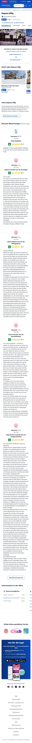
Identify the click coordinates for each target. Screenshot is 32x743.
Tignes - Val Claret (8, 595)
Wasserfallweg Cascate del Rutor (12, 598)
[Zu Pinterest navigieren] (19, 687)
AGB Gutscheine (16, 725)
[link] (26, 5)
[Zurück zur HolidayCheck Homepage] (6, 6)
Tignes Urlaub (7, 10)
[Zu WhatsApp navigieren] (23, 687)
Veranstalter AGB (16, 706)
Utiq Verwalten (16, 718)
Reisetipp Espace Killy (27, 10)
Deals (4, 1)
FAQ (16, 696)
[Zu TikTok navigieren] (16, 687)
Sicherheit (16, 731)
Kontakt (22, 1)
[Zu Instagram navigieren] (12, 687)
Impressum (16, 735)
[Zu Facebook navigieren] (8, 687)
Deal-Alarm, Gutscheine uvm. (16, 702)
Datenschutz (16, 712)
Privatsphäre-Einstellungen (16, 715)
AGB (16, 722)
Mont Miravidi (7, 601)
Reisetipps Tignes (16, 10)
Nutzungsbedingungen (16, 709)
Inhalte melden (16, 699)
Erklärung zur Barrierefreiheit (16, 728)
